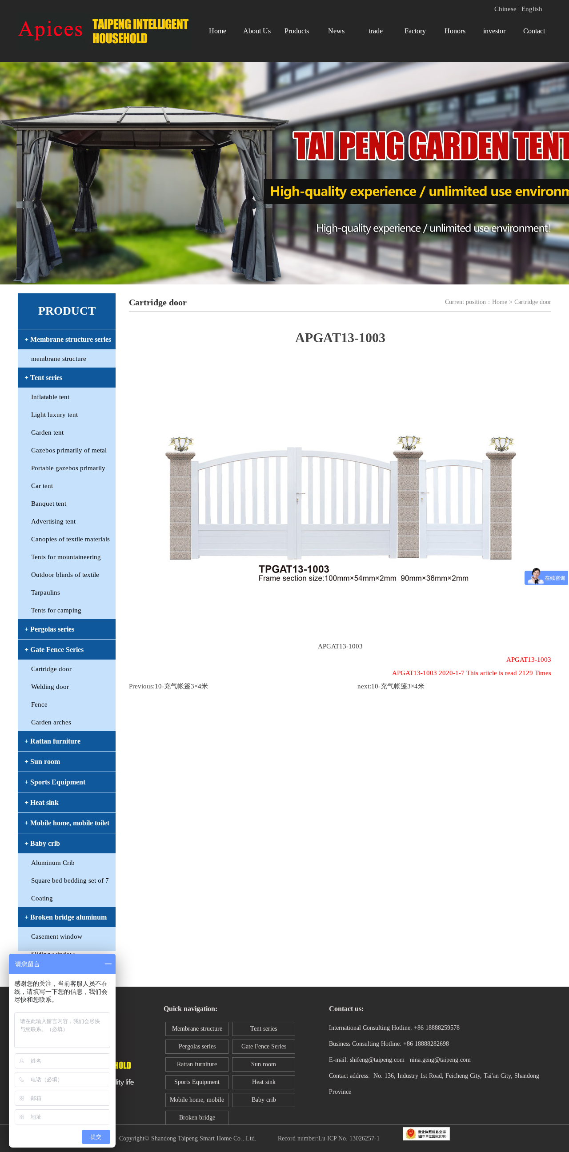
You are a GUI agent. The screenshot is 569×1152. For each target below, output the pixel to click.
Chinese (505, 8)
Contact (534, 31)
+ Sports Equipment (54, 782)
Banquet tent (48, 503)
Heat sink (264, 1082)
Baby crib (264, 1099)
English (531, 8)
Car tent (42, 485)
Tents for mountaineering (66, 556)
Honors (455, 31)
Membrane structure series (197, 1030)
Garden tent (47, 432)
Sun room (263, 1064)
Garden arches (51, 722)
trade (376, 31)
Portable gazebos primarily (68, 468)
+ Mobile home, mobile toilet (66, 823)
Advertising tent (53, 521)
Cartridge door (51, 668)
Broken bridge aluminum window (196, 1119)
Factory (415, 31)
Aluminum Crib (53, 862)
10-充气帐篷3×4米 (181, 686)
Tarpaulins (45, 592)
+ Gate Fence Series (54, 649)
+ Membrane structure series (67, 339)
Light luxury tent (54, 414)
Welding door (50, 686)
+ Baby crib (42, 843)
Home (217, 31)
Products (296, 31)
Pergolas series (197, 1046)
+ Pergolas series (49, 629)
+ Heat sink (41, 802)
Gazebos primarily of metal (69, 450)
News (336, 31)
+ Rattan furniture (52, 741)
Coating (42, 898)
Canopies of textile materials (70, 539)
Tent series (263, 1028)
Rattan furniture (197, 1064)
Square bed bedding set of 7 (70, 880)
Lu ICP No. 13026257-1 (349, 1138)
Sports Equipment (197, 1082)
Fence (39, 704)
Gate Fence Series (263, 1046)
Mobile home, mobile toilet (197, 1101)
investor (494, 31)
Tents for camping (56, 610)
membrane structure (58, 358)
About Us (257, 31)
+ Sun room (42, 761)
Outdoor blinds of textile (65, 574)
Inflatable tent (50, 396)
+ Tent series (43, 377)
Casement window (56, 936)
